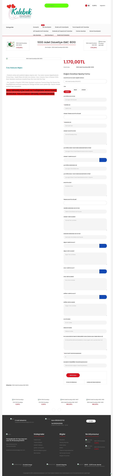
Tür (65, 86)
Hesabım (62, 440)
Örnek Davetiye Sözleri (70, 199)
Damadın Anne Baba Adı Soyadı (72, 233)
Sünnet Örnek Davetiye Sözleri (72, 113)
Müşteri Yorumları (64, 456)
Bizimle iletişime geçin (40, 450)
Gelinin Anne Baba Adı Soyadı (72, 208)
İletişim (91, 421)
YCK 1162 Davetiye (44, 402)
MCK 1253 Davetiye (99, 447)
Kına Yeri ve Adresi (69, 276)
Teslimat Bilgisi (38, 442)
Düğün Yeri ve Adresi (69, 302)
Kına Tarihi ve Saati (69, 268)
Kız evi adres (67, 319)
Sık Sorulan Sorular (65, 453)
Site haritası (37, 453)
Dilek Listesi (63, 445)
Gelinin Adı (67, 105)
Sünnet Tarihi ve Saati (70, 156)
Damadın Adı (67, 122)
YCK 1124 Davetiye (18, 402)
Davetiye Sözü (67, 182)
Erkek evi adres (68, 327)
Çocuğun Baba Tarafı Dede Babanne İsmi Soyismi (77, 174)
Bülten (61, 448)
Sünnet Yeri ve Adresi (69, 216)
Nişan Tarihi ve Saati (69, 242)
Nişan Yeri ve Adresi (69, 251)
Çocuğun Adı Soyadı (69, 96)
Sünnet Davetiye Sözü (70, 131)
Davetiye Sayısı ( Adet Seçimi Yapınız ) (74, 78)
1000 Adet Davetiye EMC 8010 (60, 47)
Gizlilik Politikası (38, 445)
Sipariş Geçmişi (64, 442)
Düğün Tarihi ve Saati (70, 293)
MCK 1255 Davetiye (99, 441)
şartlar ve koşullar (39, 448)
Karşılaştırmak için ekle (94, 382)
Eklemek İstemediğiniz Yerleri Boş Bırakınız (75, 362)
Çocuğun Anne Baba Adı (70, 165)
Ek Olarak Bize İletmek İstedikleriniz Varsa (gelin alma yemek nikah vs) (83, 336)
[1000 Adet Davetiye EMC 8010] (33, 59)
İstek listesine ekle (71, 382)
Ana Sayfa (48, 47)
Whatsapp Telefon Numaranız (72, 353)
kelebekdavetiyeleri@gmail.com (15, 450)
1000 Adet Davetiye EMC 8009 (21, 44)
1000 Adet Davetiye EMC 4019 (95, 402)
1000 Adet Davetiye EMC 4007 (69, 402)
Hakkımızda (37, 440)
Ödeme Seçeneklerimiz (66, 450)
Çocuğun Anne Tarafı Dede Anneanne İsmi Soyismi (77, 148)
